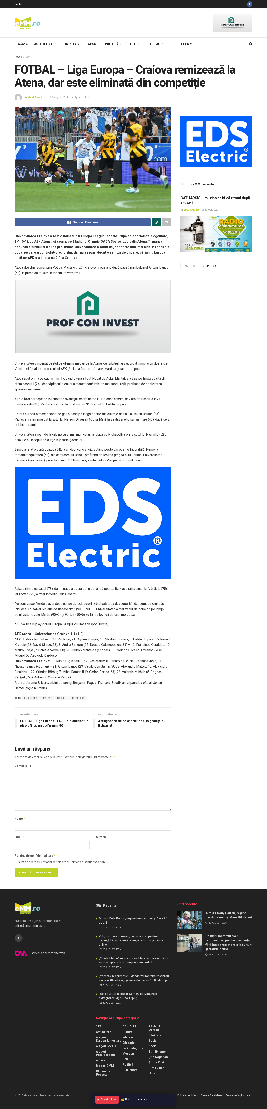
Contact (19, 4)
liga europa (77, 697)
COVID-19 (129, 1026)
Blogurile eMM (180, 44)
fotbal (61, 697)
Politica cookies (186, 1095)
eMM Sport (34, 97)
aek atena (31, 697)
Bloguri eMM (105, 1065)
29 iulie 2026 (211, 210)
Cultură (127, 1032)
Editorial (152, 44)
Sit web (101, 837)
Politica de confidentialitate (35, 856)
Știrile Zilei (156, 1062)
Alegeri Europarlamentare (108, 1039)
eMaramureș (192, 210)
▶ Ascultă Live (107, 1099)
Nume (20, 818)
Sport (93, 44)
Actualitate (44, 44)
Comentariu (23, 765)
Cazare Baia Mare (211, 1095)
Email (20, 837)
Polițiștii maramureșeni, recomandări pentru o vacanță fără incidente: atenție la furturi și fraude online (131, 940)
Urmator (208, 266)
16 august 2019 (59, 97)
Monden (128, 1053)
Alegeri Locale (106, 1046)
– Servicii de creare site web (46, 953)
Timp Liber (71, 44)
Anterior (190, 266)
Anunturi (102, 1060)
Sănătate (155, 1035)
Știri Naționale (159, 1057)
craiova (47, 697)
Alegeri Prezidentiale (105, 1053)
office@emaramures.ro (30, 925)
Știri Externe (157, 1051)
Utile (131, 44)
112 (98, 1026)
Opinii (126, 1059)
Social (153, 1040)
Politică (111, 44)
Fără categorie (132, 1048)
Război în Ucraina (155, 1028)
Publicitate (129, 1070)
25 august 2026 (111, 927)
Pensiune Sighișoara (238, 1095)
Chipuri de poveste (103, 1072)
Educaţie (128, 1042)
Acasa (23, 44)
